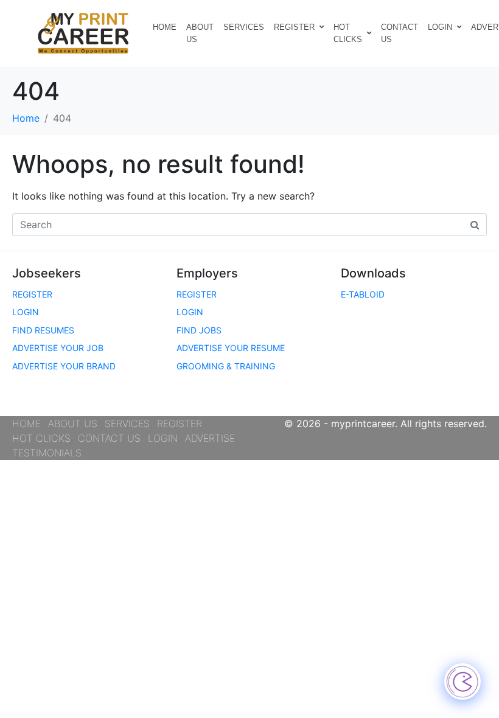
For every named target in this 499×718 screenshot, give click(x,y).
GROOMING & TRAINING (225, 366)
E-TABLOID (363, 294)
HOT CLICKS (347, 33)
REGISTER (294, 27)
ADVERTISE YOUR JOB (57, 348)
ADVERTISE (210, 438)
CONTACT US (399, 33)
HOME (164, 27)
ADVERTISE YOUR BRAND (64, 366)
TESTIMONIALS (47, 453)
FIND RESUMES (43, 330)
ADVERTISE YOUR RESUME (230, 348)
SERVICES (243, 27)
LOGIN (440, 27)
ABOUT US (200, 33)
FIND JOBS (199, 330)
